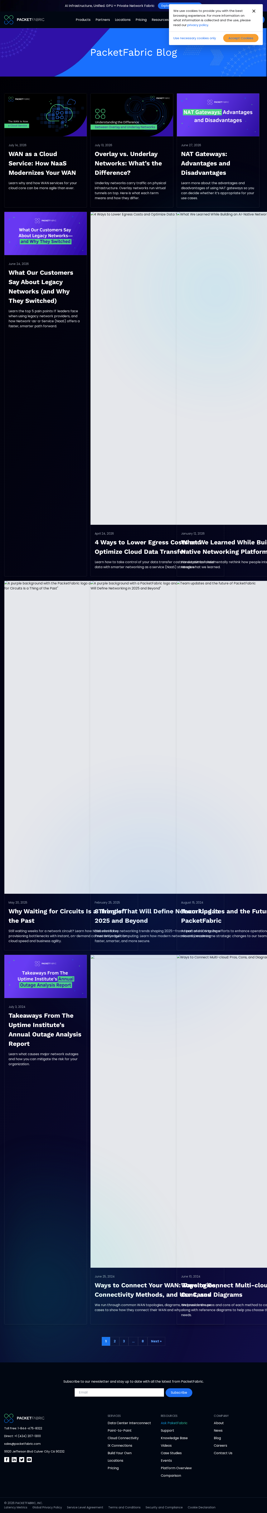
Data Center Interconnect (129, 1423)
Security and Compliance (164, 1507)
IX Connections (120, 1445)
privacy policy (197, 25)
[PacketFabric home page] (47, 1418)
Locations (123, 19)
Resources (160, 19)
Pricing (141, 19)
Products (83, 19)
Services (114, 1416)
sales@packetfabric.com (22, 1444)
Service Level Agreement (85, 1507)
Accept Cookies (240, 38)
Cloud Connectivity (123, 1438)
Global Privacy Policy (47, 1507)
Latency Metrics (15, 1507)
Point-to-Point (120, 1430)
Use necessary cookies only (194, 38)
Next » (156, 1341)
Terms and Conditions (124, 1507)
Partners (103, 19)
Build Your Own (120, 1453)
